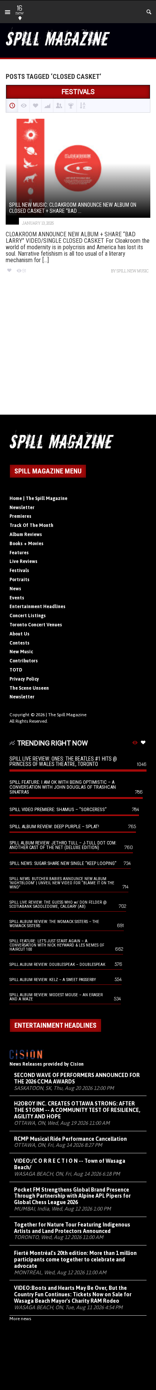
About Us (19, 634)
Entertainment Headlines (37, 606)
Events (16, 598)
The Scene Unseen (29, 688)
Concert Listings (27, 615)
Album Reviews (25, 534)
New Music (21, 651)
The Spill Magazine (67, 714)
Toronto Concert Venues (35, 624)
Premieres (20, 516)
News (15, 588)
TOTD (15, 670)
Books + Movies (26, 543)
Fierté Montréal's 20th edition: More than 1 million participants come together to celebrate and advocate (75, 1259)
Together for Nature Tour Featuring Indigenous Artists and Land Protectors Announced (72, 1228)
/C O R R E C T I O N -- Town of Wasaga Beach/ (69, 1164)
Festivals (19, 570)
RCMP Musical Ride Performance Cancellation (70, 1139)
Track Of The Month (31, 525)
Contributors (23, 661)
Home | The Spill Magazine (38, 498)
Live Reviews (23, 561)
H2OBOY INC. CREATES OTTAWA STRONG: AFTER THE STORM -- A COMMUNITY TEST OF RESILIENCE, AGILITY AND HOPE (77, 1110)
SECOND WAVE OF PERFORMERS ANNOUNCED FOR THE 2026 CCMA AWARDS (77, 1078)
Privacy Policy (24, 679)
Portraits (19, 579)
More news (20, 1318)
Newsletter (21, 507)
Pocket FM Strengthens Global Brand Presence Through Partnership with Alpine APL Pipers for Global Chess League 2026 (72, 1196)
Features (19, 552)
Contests (19, 643)
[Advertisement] (78, 351)
